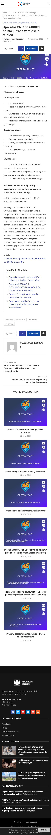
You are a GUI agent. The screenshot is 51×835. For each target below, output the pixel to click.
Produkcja (33, 319)
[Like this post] (22, 48)
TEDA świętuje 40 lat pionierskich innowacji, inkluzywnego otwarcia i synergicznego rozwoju (32, 775)
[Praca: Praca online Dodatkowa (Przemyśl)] (25, 493)
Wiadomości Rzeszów (14, 39)
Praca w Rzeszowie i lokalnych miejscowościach (19, 23)
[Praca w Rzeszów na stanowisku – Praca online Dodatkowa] (25, 616)
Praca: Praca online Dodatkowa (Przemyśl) (25, 511)
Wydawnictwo (8, 735)
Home (5, 12)
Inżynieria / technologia (15, 319)
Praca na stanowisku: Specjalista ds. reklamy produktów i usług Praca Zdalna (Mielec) (25, 304)
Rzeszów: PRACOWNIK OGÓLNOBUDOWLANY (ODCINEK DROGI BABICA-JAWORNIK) (24, 287)
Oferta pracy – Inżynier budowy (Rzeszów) (25, 471)
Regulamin (6, 724)
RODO (4, 728)
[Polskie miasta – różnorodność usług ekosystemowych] (9, 763)
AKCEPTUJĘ (44, 830)
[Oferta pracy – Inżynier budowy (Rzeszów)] (25, 454)
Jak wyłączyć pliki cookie (32, 832)
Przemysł (9, 324)
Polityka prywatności (10, 732)
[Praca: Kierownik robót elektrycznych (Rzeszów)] (25, 412)
